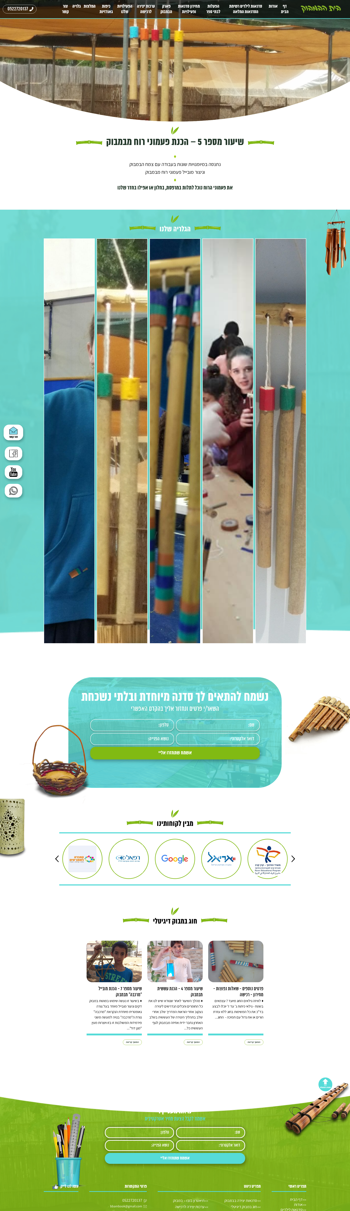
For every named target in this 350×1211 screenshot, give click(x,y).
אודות (273, 6)
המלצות (90, 6)
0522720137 (17, 9)
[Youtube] (14, 474)
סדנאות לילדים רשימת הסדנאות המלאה (245, 9)
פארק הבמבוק (166, 9)
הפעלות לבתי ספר (213, 9)
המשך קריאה (254, 1042)
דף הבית (285, 9)
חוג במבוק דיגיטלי (244, 1206)
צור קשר (65, 9)
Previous (293, 859)
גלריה (76, 6)
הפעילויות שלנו (124, 9)
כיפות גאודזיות (106, 9)
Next (57, 859)
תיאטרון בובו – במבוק (189, 1200)
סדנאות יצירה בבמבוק (240, 1200)
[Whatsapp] (14, 492)
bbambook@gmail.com (126, 1206)
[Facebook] (14, 455)
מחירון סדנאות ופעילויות (189, 9)
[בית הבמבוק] (320, 9)
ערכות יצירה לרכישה (146, 9)
